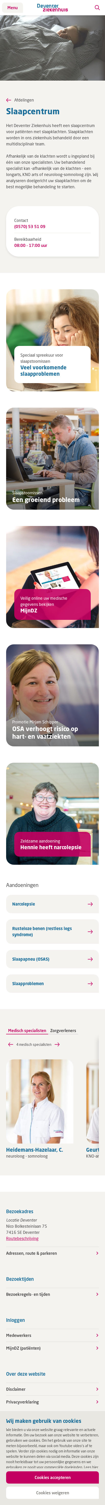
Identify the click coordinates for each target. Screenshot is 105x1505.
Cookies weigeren (52, 1492)
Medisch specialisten (27, 1030)
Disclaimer (15, 1389)
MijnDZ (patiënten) (23, 1348)
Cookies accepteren (53, 1477)
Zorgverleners (63, 1030)
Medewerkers (18, 1335)
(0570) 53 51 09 (29, 226)
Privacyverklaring (22, 1401)
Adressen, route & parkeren (31, 1253)
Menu (12, 7)
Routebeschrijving (22, 1238)
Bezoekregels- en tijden (28, 1294)
